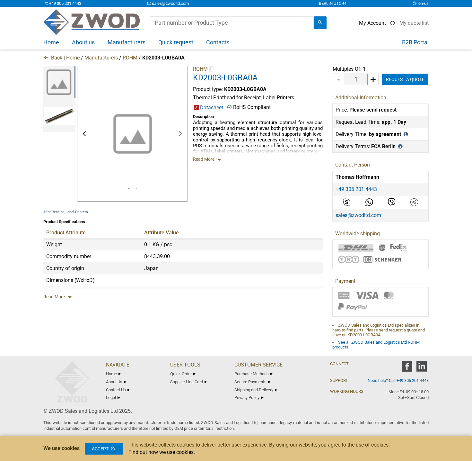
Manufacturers (101, 58)
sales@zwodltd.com (170, 3)
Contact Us (116, 389)
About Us (114, 381)
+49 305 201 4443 (65, 3)
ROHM (130, 58)
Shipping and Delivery (253, 389)
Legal (111, 397)
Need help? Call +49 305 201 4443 (398, 380)
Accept (100, 448)
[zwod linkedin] (421, 368)
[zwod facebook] (407, 368)
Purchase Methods (251, 373)
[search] (320, 22)
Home (73, 58)
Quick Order (181, 373)
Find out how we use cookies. (161, 452)
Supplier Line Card (186, 381)
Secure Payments (250, 381)
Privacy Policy (246, 397)
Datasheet (211, 107)
